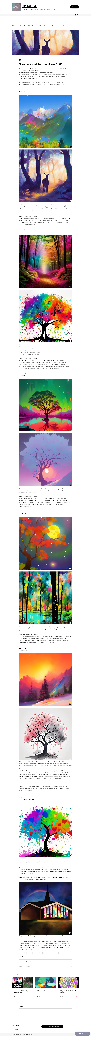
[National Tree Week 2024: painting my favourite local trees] (22, 982)
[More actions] (71, 60)
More (67, 25)
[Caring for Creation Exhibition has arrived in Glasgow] (68, 982)
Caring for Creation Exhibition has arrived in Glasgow (68, 991)
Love (44, 953)
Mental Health (31, 25)
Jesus (49, 953)
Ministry (45, 25)
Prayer (51, 25)
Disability (39, 25)
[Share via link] (30, 962)
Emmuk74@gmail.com (17, 1030)
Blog (25, 953)
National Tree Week (41, 991)
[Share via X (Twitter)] (23, 962)
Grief (63, 25)
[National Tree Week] (45, 982)
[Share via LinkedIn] (27, 962)
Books (20, 25)
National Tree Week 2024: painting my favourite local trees (21, 991)
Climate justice (62, 953)
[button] (77, 25)
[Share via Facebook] (20, 962)
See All (77, 974)
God (40, 953)
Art (24, 25)
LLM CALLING (15, 1025)
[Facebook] (73, 15)
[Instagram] (75, 15)
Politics (57, 25)
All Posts (14, 25)
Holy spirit (55, 953)
